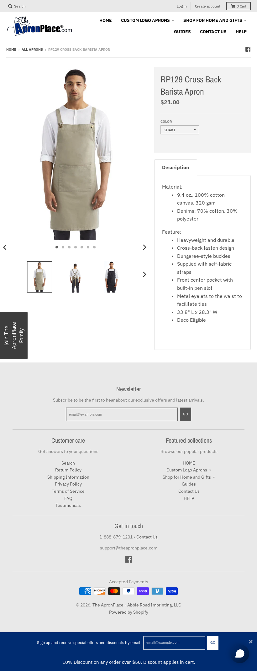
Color (166, 121)
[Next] (144, 247)
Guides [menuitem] (182, 31)
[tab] (175, 167)
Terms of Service (68, 491)
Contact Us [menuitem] (213, 31)
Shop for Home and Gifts (187, 477)
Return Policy (68, 470)
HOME (189, 463)
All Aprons (32, 49)
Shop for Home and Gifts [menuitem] (212, 20)
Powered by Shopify (128, 612)
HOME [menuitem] (105, 20)
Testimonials (68, 505)
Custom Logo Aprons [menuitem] (145, 20)
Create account (207, 6)
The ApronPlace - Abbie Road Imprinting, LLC (136, 605)
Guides (189, 484)
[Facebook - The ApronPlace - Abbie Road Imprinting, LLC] (248, 49)
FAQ (68, 498)
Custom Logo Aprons (186, 470)
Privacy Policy (68, 484)
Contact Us (189, 491)
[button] (14, 335)
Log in (182, 6)
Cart (241, 6)
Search (68, 463)
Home (11, 49)
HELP (189, 498)
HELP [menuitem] (241, 31)
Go (212, 642)
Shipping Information (68, 477)
